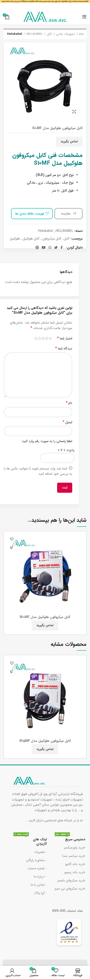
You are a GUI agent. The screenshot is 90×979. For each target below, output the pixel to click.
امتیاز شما (64, 338)
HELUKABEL (34, 34)
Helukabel (14, 34)
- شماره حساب (37, 868)
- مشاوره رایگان (36, 860)
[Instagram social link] (50, 247)
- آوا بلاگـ (40, 893)
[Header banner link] (45, 5)
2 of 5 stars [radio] (46, 338)
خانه (81, 34)
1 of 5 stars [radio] (50, 338)
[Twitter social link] (56, 247)
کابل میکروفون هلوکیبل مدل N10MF (45, 617)
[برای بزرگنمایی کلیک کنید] (74, 111)
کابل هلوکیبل (31, 239)
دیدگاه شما (63, 348)
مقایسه (66, 213)
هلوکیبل (15, 239)
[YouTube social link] (43, 247)
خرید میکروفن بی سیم (69, 888)
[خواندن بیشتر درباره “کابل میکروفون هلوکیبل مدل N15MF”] (11, 671)
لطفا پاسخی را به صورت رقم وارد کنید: (46, 441)
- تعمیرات (40, 852)
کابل (49, 34)
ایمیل (67, 422)
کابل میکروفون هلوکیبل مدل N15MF (45, 741)
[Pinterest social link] (37, 247)
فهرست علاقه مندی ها (29, 213)
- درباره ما (40, 876)
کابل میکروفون (51, 239)
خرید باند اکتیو (75, 864)
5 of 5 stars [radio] (36, 338)
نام (69, 403)
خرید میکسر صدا (73, 856)
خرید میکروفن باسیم (71, 880)
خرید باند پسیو (75, 872)
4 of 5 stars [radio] (39, 338)
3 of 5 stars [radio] (43, 338)
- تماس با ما (39, 884)
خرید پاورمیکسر (74, 847)
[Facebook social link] (61, 247)
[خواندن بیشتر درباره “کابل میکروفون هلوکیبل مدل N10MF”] (11, 547)
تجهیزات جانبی (65, 34)
